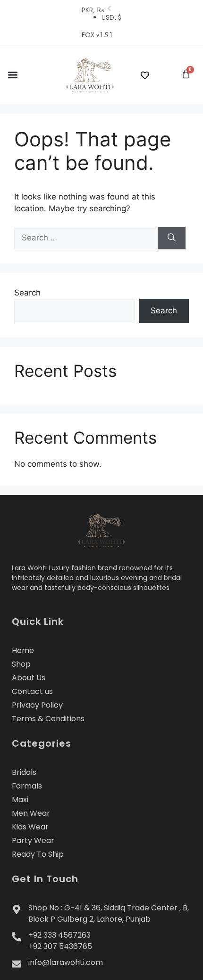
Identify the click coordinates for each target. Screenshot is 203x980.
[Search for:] (86, 237)
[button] (12, 75)
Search (27, 292)
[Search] (172, 238)
